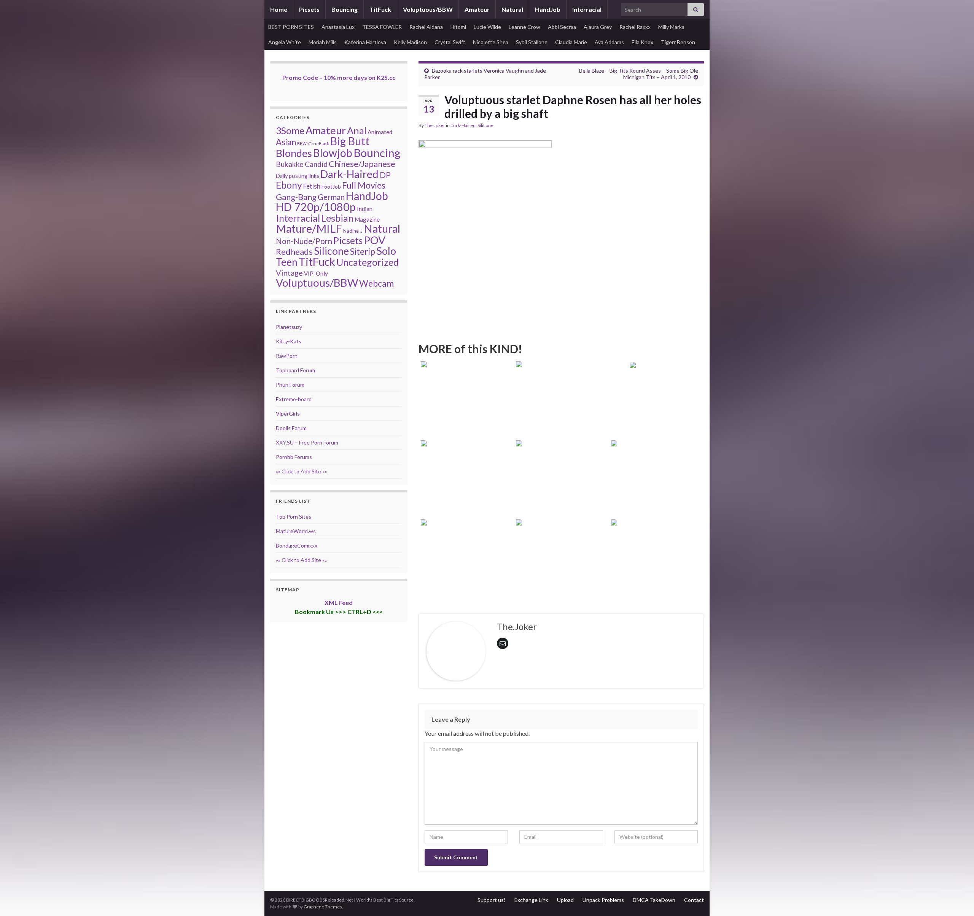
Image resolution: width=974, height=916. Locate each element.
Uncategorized (367, 262)
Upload (565, 900)
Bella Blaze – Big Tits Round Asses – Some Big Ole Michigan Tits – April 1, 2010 (638, 73)
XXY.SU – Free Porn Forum (307, 442)
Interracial (587, 9)
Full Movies (363, 185)
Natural (512, 9)
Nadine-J (353, 231)
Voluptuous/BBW (428, 9)
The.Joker (435, 125)
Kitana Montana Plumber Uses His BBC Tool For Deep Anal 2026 (466, 411)
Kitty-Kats (288, 341)
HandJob (547, 9)
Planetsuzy (289, 327)
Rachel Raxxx (635, 27)
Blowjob (332, 152)
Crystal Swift (449, 42)
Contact (694, 900)
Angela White (284, 42)
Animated (380, 132)
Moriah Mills (323, 42)
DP (385, 175)
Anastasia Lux (338, 27)
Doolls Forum (291, 428)
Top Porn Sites (293, 516)
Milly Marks (671, 27)
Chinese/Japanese (362, 164)
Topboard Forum (295, 370)
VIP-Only (316, 273)
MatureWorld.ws (296, 531)
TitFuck (380, 9)
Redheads (294, 251)
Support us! (491, 900)
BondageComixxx (296, 545)
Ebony (289, 185)
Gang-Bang (296, 197)
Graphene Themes (323, 907)
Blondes (294, 153)
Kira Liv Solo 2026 (656, 421)
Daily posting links (297, 176)
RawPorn (287, 355)
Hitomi (458, 27)
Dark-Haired (463, 125)
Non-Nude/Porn (304, 241)
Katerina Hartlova (365, 42)
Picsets (309, 9)
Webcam (376, 283)
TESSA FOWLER (382, 27)
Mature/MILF (309, 228)
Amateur (477, 9)
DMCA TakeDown (654, 900)
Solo (386, 250)
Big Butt (349, 141)
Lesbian (337, 218)
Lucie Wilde (487, 27)
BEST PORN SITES (291, 27)
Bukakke (290, 164)
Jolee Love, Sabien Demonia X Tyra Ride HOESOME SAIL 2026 (656, 570)
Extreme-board (294, 399)
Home (278, 9)
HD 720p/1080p (316, 206)
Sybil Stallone (531, 42)
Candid (316, 164)
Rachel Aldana (426, 27)
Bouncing (344, 9)
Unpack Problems (603, 900)
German (331, 197)
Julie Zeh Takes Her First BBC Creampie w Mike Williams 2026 (656, 491)
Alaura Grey (598, 27)
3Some (290, 130)
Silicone (485, 125)
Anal (356, 130)
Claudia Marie (571, 42)
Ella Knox (642, 42)
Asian (286, 142)
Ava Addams (609, 42)
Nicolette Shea (490, 42)
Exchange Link (531, 900)
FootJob (331, 186)
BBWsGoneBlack (313, 143)
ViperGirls (288, 413)
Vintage (289, 272)
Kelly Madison (410, 42)
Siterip (362, 251)
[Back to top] (956, 898)
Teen (287, 262)
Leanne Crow (524, 27)
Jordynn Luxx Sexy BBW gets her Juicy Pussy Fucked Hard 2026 (561, 570)
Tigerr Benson (678, 42)
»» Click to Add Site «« (301, 471)
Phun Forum (290, 384)
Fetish (311, 186)
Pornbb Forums (294, 457)
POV (374, 239)
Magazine (367, 219)
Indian (364, 208)
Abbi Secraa (562, 27)
